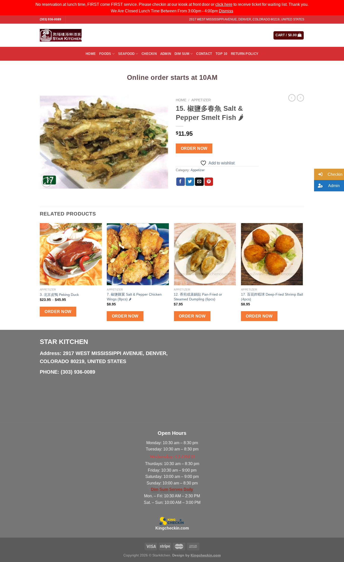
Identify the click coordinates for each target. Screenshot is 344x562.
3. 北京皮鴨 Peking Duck (59, 295)
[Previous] (40, 276)
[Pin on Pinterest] (208, 182)
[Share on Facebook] (180, 182)
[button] (329, 174)
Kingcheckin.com (172, 528)
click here (223, 4)
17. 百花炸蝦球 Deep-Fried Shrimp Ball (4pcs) (272, 296)
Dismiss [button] (226, 11)
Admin (165, 54)
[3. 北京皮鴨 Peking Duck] (71, 254)
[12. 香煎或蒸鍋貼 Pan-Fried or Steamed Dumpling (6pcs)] (205, 254)
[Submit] (249, 35)
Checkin (149, 54)
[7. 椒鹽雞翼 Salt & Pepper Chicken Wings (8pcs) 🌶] (138, 254)
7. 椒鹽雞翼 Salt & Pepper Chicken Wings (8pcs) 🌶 (134, 296)
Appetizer (201, 100)
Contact (204, 54)
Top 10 (221, 54)
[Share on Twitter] (190, 182)
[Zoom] (46, 182)
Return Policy (244, 54)
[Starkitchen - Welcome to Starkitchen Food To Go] (61, 35)
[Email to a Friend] (199, 182)
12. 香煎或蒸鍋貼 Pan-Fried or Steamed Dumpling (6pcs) (198, 296)
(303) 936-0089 (50, 19)
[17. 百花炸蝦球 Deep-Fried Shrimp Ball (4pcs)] (272, 254)
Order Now (194, 148)
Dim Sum (182, 54)
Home (91, 54)
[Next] (302, 276)
